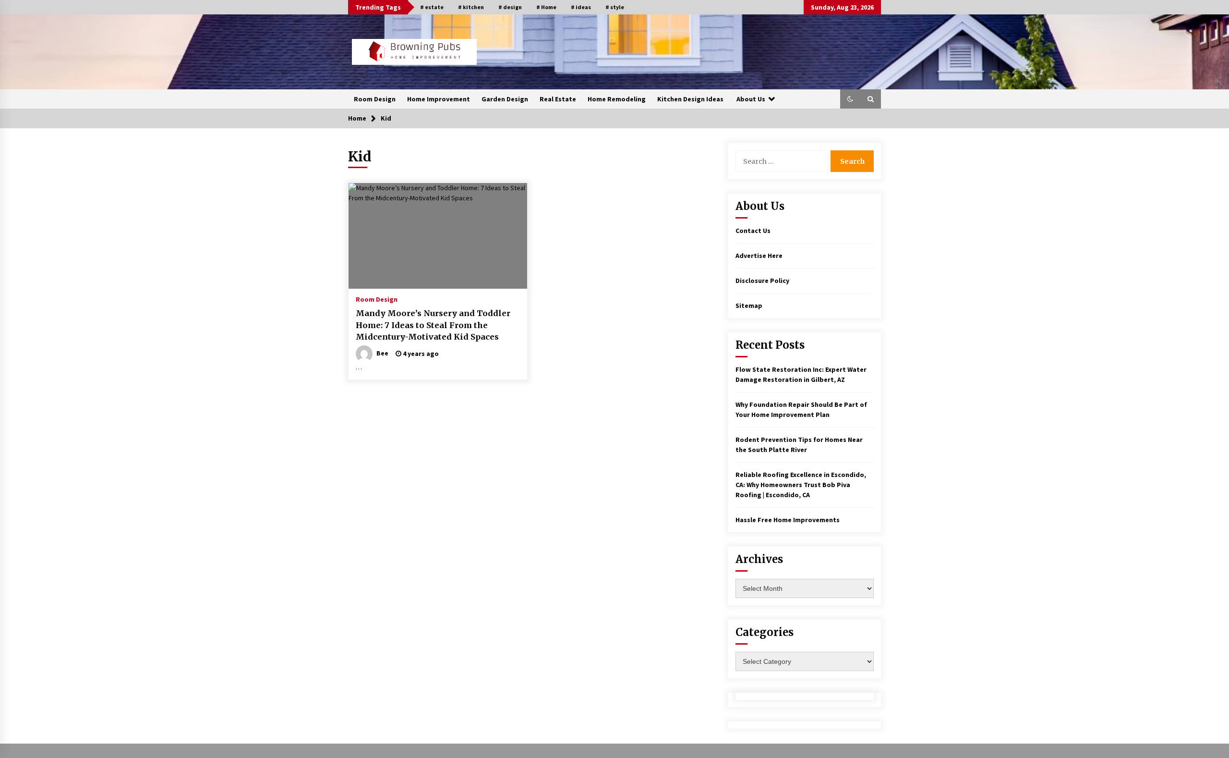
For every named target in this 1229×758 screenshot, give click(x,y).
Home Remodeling (617, 99)
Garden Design (505, 99)
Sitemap (748, 305)
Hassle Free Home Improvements (787, 519)
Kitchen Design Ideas (690, 99)
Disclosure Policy (762, 280)
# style (614, 7)
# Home (546, 7)
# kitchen (471, 7)
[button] (850, 99)
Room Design (375, 99)
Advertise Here (759, 255)
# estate (432, 7)
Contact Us (753, 230)
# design (510, 7)
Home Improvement (438, 99)
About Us (750, 99)
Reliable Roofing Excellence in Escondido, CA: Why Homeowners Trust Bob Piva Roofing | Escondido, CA (800, 484)
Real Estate (558, 99)
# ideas (581, 7)
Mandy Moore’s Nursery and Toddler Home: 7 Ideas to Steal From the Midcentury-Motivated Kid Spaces (433, 325)
